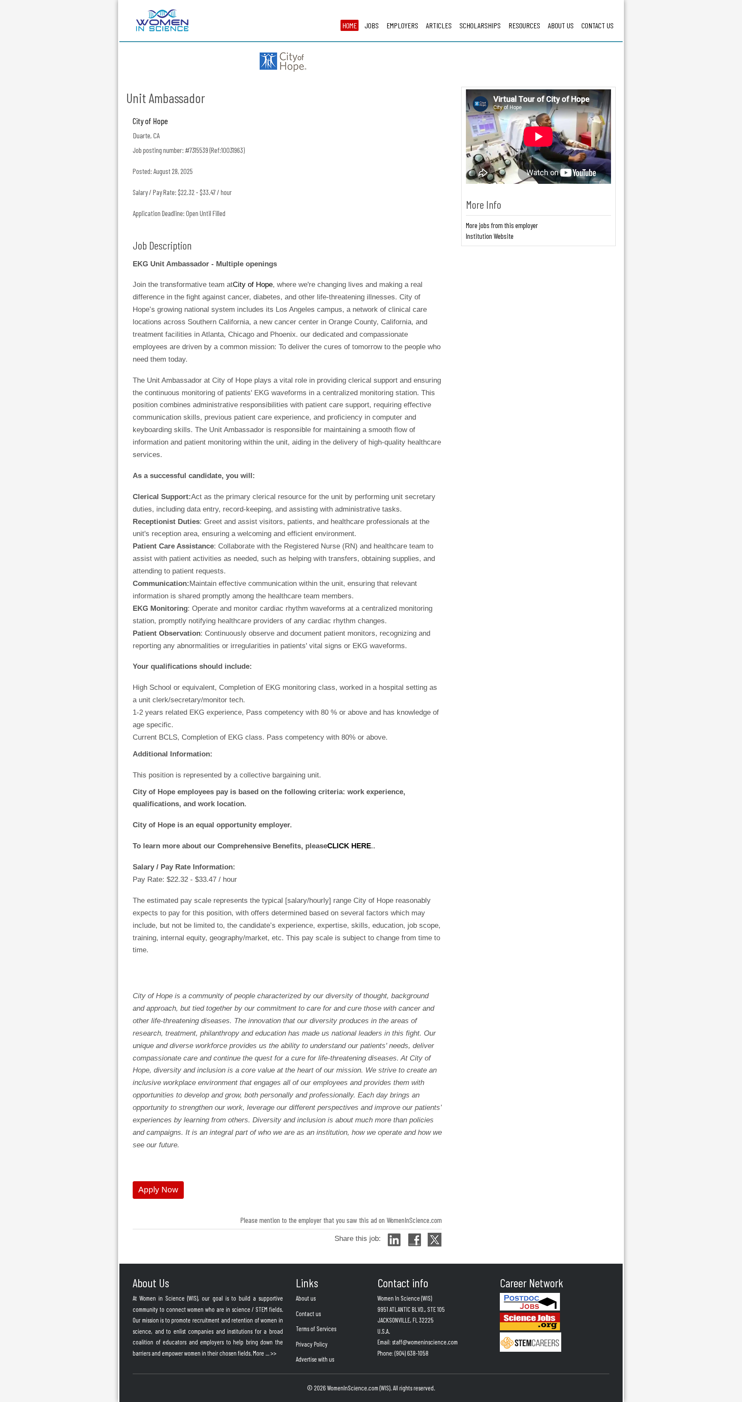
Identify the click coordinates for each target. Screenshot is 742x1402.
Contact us (308, 1313)
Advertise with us (315, 1359)
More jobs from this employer (502, 225)
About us (306, 1298)
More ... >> (265, 1353)
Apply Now (158, 1189)
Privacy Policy (312, 1344)
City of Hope (150, 121)
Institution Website (490, 236)
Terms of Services (316, 1328)
